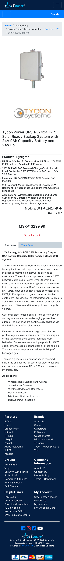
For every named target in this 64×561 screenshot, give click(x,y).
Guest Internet (42, 435)
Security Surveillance (16, 471)
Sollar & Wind (11, 475)
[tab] (10, 245)
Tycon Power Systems (46, 446)
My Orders (40, 500)
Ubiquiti (8, 439)
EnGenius (39, 432)
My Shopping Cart (44, 507)
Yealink (8, 442)
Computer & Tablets (15, 478)
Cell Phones (11, 486)
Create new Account (45, 496)
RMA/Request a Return (17, 514)
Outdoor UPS (52, 29)
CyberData (40, 428)
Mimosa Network (43, 439)
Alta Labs (39, 421)
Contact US (40, 471)
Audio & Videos (13, 482)
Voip (7, 468)
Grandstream (11, 428)
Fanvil (7, 425)
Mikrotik (9, 432)
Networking (11, 464)
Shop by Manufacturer (17, 504)
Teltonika (39, 442)
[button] (32, 68)
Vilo (36, 450)
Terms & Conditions (45, 478)
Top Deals (10, 496)
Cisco (37, 425)
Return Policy (41, 475)
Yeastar (8, 453)
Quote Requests (13, 500)
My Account (41, 504)
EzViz (7, 421)
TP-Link (8, 435)
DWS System (27, 546)
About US (39, 468)
